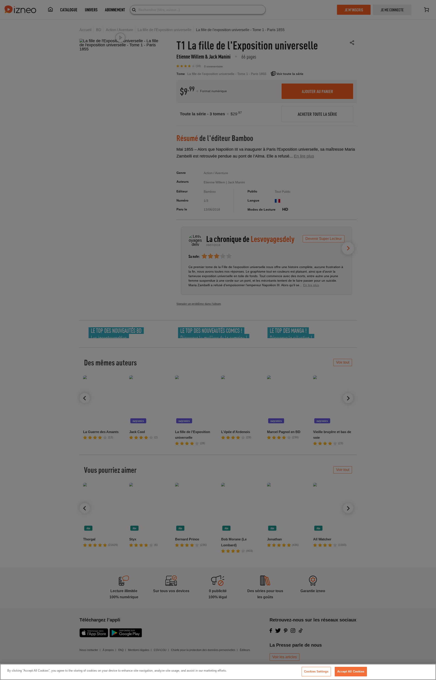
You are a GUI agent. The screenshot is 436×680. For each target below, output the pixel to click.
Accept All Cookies (350, 671)
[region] (218, 672)
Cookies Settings (316, 671)
